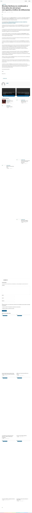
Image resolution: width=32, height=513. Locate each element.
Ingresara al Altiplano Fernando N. (9, 101)
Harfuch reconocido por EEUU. (10, 167)
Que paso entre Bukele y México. (22, 435)
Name (3, 295)
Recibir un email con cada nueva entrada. (8, 308)
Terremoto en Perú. (9, 106)
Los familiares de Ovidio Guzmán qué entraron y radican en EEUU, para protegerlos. (7, 436)
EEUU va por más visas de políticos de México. (22, 374)
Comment (3, 285)
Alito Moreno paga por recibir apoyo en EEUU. (24, 221)
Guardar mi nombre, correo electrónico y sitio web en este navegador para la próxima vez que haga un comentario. (16, 305)
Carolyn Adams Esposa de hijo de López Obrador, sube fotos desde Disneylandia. (8, 374)
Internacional (4, 4)
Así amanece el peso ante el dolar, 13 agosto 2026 (22, 499)
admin (7, 83)
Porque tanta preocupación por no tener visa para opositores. (25, 161)
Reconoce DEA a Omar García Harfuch (24, 101)
